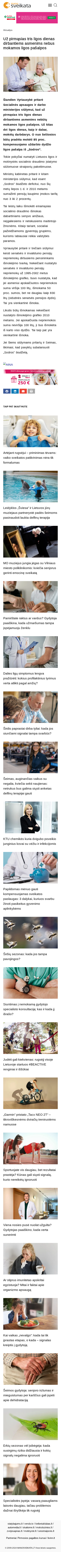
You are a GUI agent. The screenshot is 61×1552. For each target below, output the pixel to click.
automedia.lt (14, 1527)
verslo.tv (29, 1523)
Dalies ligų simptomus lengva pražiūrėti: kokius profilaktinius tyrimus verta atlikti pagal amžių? (29, 678)
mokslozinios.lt (44, 1527)
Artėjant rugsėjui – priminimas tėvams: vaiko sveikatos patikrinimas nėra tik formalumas (29, 457)
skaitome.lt (28, 1527)
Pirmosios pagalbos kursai (32, 1538)
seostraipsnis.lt (46, 1531)
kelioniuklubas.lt (43, 1523)
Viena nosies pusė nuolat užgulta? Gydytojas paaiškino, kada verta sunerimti (27, 1229)
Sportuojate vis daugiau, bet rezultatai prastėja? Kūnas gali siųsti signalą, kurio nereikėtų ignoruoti (29, 1174)
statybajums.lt (15, 1523)
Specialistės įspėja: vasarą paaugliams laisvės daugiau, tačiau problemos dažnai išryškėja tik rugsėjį (30, 1505)
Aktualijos (8, 30)
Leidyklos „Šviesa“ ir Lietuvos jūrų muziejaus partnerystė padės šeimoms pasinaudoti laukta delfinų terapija (30, 512)
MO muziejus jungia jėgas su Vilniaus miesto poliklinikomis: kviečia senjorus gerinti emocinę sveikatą (29, 568)
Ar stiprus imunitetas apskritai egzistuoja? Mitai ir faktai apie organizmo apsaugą (23, 1285)
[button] (50, 5)
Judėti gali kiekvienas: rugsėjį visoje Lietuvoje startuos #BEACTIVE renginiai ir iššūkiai (28, 1064)
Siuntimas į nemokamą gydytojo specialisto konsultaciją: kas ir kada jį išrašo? (28, 1009)
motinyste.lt (30, 1531)
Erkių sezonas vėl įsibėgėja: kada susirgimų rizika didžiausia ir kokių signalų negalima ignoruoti (27, 1450)
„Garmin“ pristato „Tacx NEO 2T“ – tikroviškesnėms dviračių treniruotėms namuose (29, 1119)
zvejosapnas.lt (14, 1531)
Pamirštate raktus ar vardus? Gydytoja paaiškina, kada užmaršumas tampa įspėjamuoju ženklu (30, 623)
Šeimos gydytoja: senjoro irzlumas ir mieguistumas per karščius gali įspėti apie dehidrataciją (28, 1395)
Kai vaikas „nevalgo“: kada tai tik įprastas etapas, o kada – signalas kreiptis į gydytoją (27, 1340)
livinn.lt (51, 1538)
